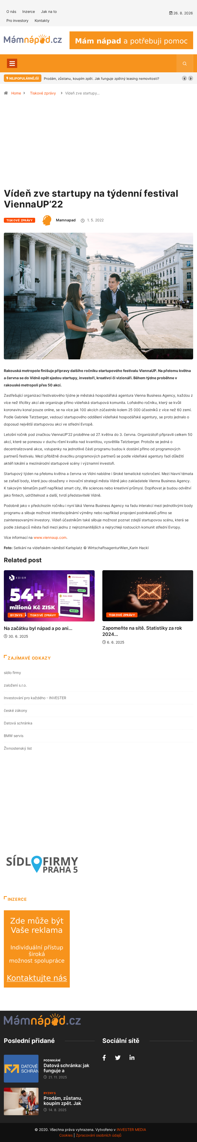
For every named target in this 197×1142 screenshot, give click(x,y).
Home (16, 93)
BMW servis (13, 735)
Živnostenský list (18, 748)
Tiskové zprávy (43, 93)
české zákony (15, 710)
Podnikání (52, 1060)
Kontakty (42, 20)
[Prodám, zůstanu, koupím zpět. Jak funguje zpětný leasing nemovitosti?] (21, 1101)
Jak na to (49, 11)
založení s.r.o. (15, 685)
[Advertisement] (98, 144)
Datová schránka (18, 723)
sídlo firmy (12, 672)
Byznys (16, 615)
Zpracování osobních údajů (98, 1135)
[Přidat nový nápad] (131, 40)
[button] (184, 78)
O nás (11, 11)
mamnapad (66, 220)
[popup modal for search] (184, 63)
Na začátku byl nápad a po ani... (38, 628)
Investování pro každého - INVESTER (35, 698)
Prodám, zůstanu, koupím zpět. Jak (63, 1100)
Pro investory (17, 20)
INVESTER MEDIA (131, 1129)
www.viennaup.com (50, 537)
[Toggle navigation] (12, 63)
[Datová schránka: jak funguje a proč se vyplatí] (21, 1069)
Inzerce (28, 11)
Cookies (66, 1135)
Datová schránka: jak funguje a (66, 1068)
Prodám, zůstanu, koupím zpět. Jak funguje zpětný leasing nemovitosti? (101, 78)
